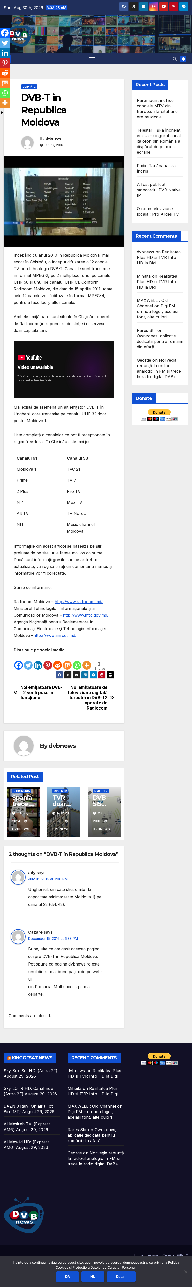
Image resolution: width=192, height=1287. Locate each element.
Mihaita (144, 276)
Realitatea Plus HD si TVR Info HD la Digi (159, 257)
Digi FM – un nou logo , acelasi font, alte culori (158, 311)
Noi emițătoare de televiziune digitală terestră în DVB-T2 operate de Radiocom (88, 698)
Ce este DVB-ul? (175, 1255)
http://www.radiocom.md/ (79, 601)
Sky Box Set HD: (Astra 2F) (31, 1070)
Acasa (153, 1255)
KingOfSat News (32, 1058)
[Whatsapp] (77, 662)
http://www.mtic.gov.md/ (86, 615)
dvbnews (54, 138)
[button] (175, 58)
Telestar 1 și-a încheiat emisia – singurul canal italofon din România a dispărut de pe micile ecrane (159, 141)
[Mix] (67, 662)
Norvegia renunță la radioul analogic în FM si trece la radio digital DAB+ (96, 1158)
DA (67, 1276)
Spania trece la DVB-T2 (23, 804)
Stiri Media (22, 790)
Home (139, 1255)
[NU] (185, 1271)
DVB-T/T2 (29, 86)
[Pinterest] (48, 662)
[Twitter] (28, 662)
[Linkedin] (38, 662)
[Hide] (2, 113)
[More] (86, 662)
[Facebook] (18, 662)
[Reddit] (57, 662)
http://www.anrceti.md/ (55, 635)
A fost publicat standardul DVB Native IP (159, 190)
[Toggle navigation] (92, 59)
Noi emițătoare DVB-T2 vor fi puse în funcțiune (41, 692)
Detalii (121, 1276)
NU (93, 1276)
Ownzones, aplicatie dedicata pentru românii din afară (160, 341)
